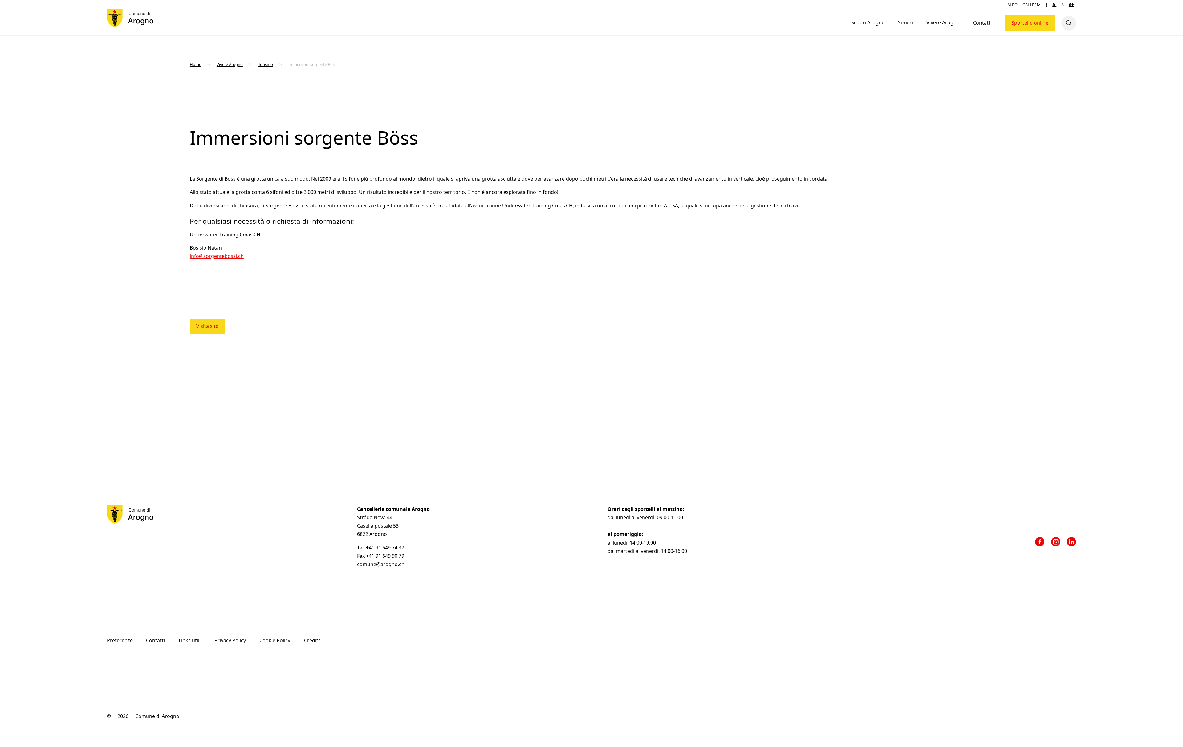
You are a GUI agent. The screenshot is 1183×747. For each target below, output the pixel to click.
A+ (1071, 4)
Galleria (1031, 4)
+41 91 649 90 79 (385, 556)
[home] (130, 18)
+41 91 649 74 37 (385, 547)
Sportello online (1029, 22)
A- (1054, 4)
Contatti (982, 22)
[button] (867, 23)
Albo (1012, 4)
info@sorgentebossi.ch (217, 256)
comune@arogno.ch (380, 564)
